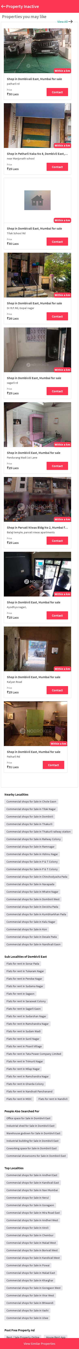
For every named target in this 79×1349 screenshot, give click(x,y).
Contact (57, 92)
